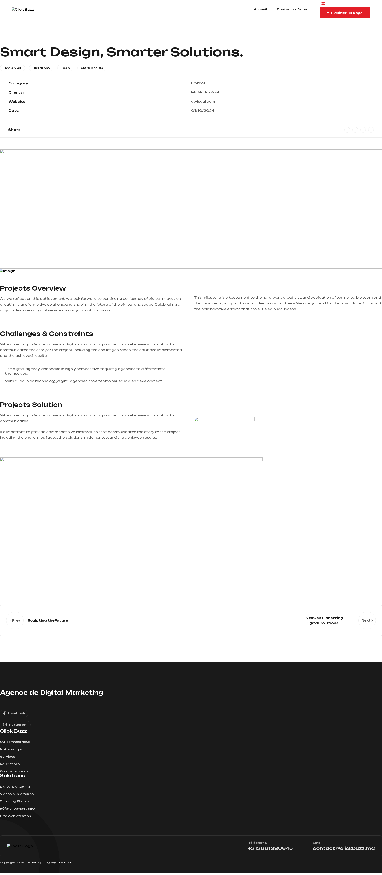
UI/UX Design (92, 68)
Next (366, 620)
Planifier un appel (347, 13)
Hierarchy (41, 68)
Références (10, 764)
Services (7, 756)
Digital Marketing (15, 786)
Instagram (17, 724)
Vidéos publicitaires (17, 794)
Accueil (260, 9)
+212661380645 (270, 848)
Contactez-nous (292, 9)
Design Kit (12, 68)
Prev (16, 620)
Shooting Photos (14, 801)
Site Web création (15, 816)
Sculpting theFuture (48, 620)
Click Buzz (32, 862)
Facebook (16, 713)
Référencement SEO (17, 808)
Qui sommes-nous (15, 741)
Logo (65, 68)
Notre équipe (11, 749)
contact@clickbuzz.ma (344, 848)
